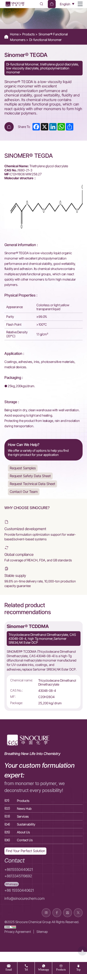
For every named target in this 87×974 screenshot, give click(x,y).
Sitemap (42, 932)
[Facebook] (56, 912)
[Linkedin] (46, 912)
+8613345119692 (18, 876)
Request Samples (23, 468)
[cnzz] (10, 927)
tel (26, 969)
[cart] (52, 4)
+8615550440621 (18, 869)
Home (14, 34)
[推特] (78, 912)
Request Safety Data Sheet (30, 476)
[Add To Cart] (9, 126)
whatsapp (43, 969)
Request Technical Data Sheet (32, 484)
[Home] (14, 4)
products (61, 969)
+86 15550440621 (19, 890)
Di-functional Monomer (45, 40)
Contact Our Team (24, 491)
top (78, 969)
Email (9, 969)
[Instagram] (67, 912)
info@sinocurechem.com (24, 898)
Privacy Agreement (17, 932)
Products (28, 34)
